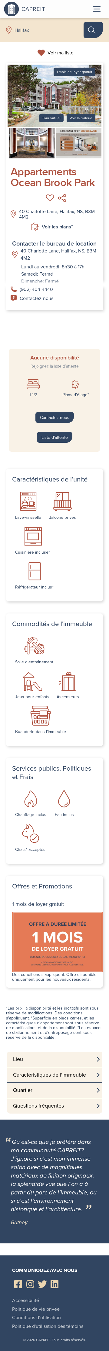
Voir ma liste (61, 53)
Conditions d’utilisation (36, 1317)
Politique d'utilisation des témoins (47, 1326)
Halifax (22, 30)
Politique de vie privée (36, 1309)
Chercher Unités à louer (93, 30)
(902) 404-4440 (36, 289)
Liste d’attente (54, 437)
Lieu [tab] (18, 1059)
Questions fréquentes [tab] (38, 1105)
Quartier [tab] (22, 1090)
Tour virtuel (51, 118)
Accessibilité (25, 1300)
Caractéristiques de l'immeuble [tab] (49, 1074)
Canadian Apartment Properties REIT (40, 9)
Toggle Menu (97, 9)
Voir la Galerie (81, 118)
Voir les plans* (57, 226)
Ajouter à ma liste (49, 198)
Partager (62, 198)
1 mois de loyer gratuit (74, 71)
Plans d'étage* (75, 394)
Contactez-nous (36, 298)
